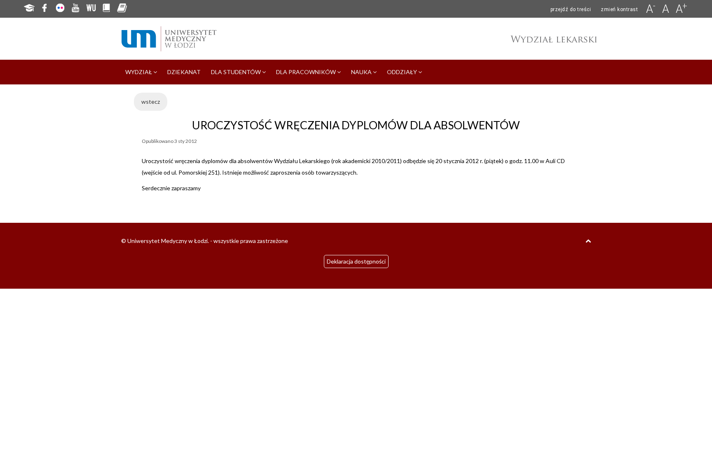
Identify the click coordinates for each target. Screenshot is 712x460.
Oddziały (402, 71)
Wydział (139, 71)
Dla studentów (236, 71)
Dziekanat (184, 71)
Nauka (362, 71)
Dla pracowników (306, 71)
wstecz (150, 101)
